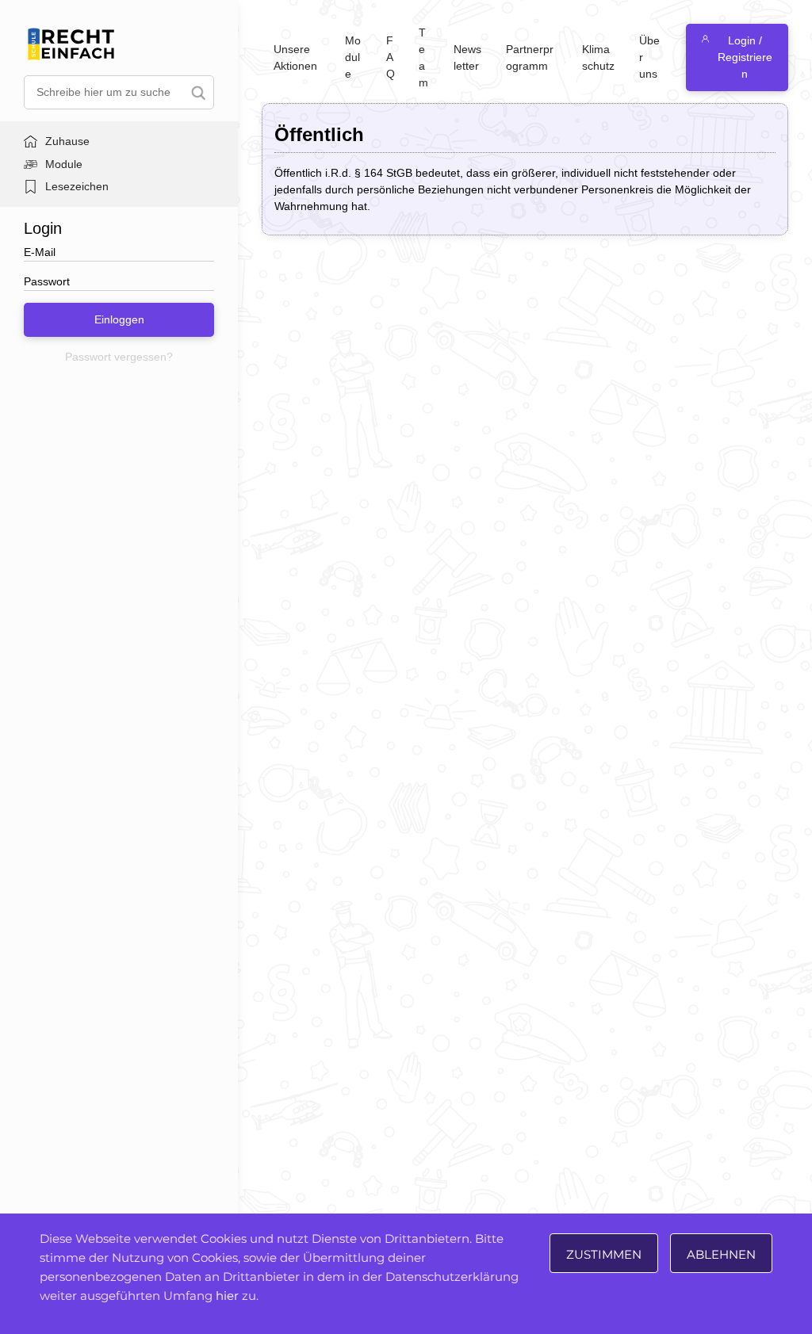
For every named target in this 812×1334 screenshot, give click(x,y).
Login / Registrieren (745, 57)
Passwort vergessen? (119, 356)
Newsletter (467, 57)
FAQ (390, 57)
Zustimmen (604, 1254)
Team (423, 57)
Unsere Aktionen (295, 57)
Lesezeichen (77, 186)
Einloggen (119, 319)
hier (227, 1295)
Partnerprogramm (529, 57)
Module (63, 164)
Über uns (649, 57)
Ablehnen (721, 1254)
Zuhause (67, 141)
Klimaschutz (598, 57)
